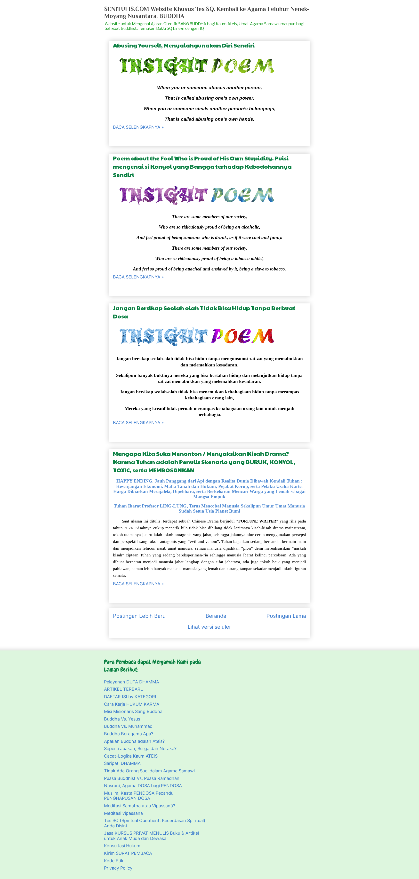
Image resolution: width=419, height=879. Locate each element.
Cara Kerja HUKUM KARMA (131, 704)
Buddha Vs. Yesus (122, 718)
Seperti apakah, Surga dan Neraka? (140, 748)
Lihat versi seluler (209, 627)
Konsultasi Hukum (122, 845)
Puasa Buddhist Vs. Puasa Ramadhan (141, 778)
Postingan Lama (286, 616)
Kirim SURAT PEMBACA (128, 853)
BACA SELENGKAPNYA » (138, 127)
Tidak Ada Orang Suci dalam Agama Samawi (149, 770)
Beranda (216, 616)
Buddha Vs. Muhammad (128, 726)
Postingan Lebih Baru (139, 616)
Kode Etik (113, 860)
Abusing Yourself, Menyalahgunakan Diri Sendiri (184, 45)
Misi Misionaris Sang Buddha (133, 711)
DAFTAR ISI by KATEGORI (130, 696)
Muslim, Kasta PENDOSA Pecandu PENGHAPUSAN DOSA (138, 796)
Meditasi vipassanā (123, 813)
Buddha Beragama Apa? (128, 733)
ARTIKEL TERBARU (124, 689)
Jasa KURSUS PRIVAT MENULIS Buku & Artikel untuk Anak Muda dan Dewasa (151, 836)
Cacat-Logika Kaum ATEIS (131, 756)
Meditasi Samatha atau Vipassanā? (139, 805)
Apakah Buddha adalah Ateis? (134, 741)
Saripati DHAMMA (122, 763)
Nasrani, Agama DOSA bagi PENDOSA (143, 785)
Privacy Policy (118, 868)
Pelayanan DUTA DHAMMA (131, 681)
